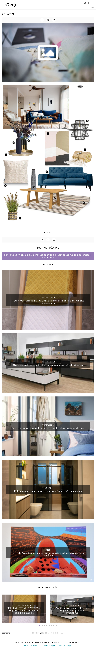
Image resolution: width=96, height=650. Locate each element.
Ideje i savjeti (48, 488)
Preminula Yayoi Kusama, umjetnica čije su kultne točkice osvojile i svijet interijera (48, 554)
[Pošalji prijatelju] (54, 20)
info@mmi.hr (44, 642)
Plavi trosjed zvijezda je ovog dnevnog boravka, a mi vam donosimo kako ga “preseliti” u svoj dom (48, 256)
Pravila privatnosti (31, 646)
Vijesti (48, 550)
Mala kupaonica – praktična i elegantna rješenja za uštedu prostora (48, 491)
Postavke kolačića (65, 646)
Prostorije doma (48, 425)
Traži (92, 8)
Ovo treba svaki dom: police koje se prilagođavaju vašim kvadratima (48, 364)
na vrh (92, 633)
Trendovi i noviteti (48, 298)
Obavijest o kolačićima (48, 646)
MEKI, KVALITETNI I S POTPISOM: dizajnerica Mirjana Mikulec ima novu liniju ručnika (48, 302)
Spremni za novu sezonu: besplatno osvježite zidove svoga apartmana (48, 427)
